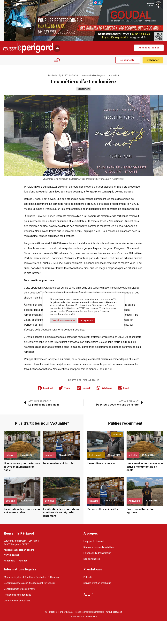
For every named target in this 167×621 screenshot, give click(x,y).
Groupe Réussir (114, 612)
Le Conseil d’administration (97, 553)
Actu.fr (89, 595)
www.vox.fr (91, 616)
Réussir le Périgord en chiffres (99, 547)
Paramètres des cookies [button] (63, 320)
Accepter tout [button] (86, 320)
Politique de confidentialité (17, 594)
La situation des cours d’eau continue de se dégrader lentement (61, 512)
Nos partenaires (92, 559)
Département (84, 89)
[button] (149, 47)
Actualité (114, 75)
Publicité (88, 577)
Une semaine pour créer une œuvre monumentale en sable (22, 467)
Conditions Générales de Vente (20, 589)
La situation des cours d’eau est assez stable (22, 510)
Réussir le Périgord (57, 612)
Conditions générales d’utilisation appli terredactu (29, 583)
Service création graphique (97, 583)
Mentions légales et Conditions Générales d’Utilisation (31, 577)
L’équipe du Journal (94, 541)
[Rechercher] (58, 59)
